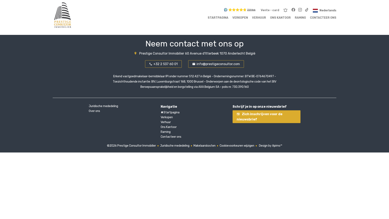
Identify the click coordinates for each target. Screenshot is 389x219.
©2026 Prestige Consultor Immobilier (131, 145)
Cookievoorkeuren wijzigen (237, 145)
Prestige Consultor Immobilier (161, 53)
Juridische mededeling (174, 145)
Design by (270, 145)
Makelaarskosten (204, 145)
